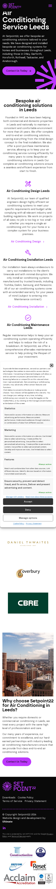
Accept (28, 501)
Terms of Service (12, 801)
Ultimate (7, 822)
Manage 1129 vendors (15, 497)
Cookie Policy (18, 523)
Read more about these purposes (39, 497)
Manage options (28, 518)
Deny (28, 510)
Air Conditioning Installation (26, 307)
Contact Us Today (16, 71)
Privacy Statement (34, 523)
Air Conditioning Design (26, 241)
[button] (51, 365)
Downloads (8, 797)
